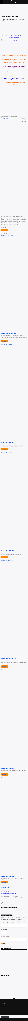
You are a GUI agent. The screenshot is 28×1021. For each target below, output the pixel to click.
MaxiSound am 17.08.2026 (7, 443)
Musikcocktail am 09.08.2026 (8, 658)
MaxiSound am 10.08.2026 (7, 551)
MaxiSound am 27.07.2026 (7, 876)
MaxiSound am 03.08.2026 (7, 768)
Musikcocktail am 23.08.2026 (8, 333)
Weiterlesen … (4, 230)
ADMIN (4, 1004)
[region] (14, 101)
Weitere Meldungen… (5, 887)
